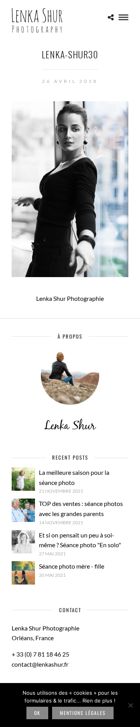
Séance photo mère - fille (71, 566)
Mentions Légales (83, 712)
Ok (37, 712)
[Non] (130, 705)
